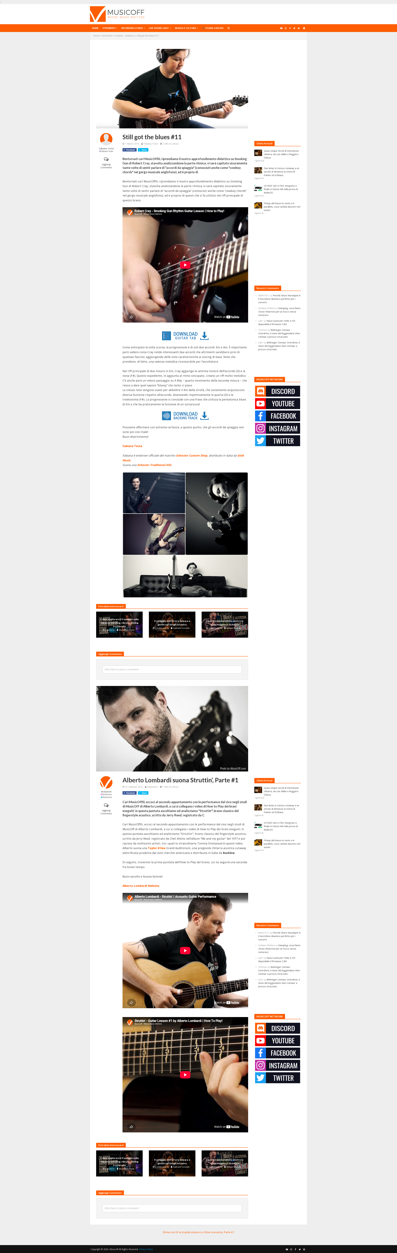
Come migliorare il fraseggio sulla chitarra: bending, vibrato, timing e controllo (119, 623)
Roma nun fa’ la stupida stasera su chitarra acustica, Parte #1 (198, 1232)
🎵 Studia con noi (212, 28)
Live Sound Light (159, 28)
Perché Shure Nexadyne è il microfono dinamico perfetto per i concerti (279, 299)
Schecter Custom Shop (191, 455)
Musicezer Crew (126, 630)
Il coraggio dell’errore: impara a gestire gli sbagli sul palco (172, 622)
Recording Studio (132, 28)
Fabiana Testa (106, 148)
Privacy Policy (146, 1249)
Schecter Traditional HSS (154, 465)
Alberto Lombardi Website (141, 886)
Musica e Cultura (185, 28)
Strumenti (109, 28)
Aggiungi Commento (106, 166)
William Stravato (234, 628)
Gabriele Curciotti (181, 628)
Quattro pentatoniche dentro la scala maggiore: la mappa (225, 622)
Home (95, 28)
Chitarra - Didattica (124, 35)
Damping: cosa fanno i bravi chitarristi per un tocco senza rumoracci (279, 312)
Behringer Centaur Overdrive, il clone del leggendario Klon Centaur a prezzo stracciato (279, 333)
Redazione (106, 791)
